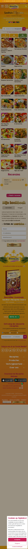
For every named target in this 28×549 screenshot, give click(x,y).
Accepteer (17, 539)
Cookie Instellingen (17, 546)
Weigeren (17, 543)
